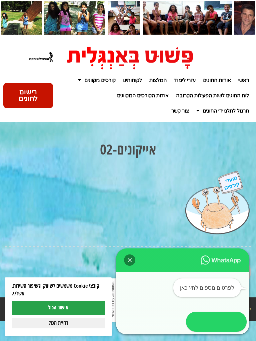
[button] (129, 260)
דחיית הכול (58, 323)
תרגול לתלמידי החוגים (226, 111)
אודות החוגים (217, 80)
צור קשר (180, 111)
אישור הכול (58, 307)
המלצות (158, 80)
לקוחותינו (132, 80)
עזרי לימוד (185, 80)
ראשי (243, 80)
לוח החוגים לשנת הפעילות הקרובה (212, 96)
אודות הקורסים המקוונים (143, 96)
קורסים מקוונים (100, 80)
